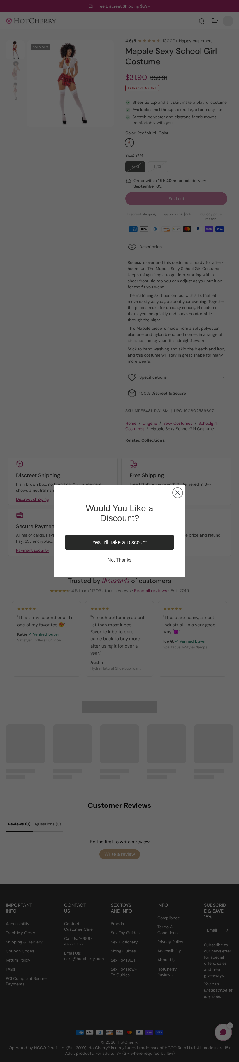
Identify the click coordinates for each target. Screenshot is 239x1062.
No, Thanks (119, 560)
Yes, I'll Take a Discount (119, 542)
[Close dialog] (178, 493)
